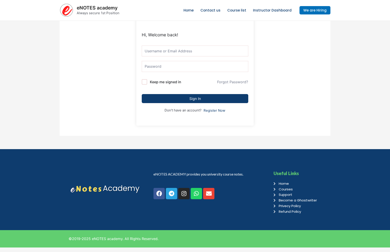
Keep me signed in (165, 82)
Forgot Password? (232, 82)
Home (188, 10)
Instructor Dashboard (272, 10)
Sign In (195, 98)
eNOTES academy (97, 8)
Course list (236, 10)
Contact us (210, 10)
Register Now (214, 110)
